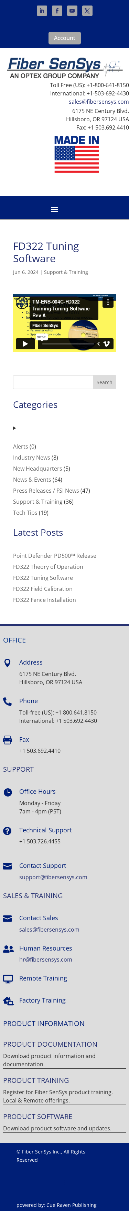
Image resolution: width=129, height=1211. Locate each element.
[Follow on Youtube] (72, 11)
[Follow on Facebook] (57, 11)
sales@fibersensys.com (99, 101)
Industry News (31, 457)
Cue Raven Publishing (71, 1205)
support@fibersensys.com (53, 877)
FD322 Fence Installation (44, 600)
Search (104, 382)
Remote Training (43, 978)
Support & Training (66, 272)
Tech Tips (25, 512)
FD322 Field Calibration (43, 589)
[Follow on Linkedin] (42, 11)
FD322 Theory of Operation (48, 567)
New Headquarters (37, 468)
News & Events (32, 479)
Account (64, 38)
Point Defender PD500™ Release (54, 556)
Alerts (20, 446)
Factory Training (42, 1000)
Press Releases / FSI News (46, 490)
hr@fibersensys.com (45, 959)
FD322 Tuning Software (43, 578)
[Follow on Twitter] (87, 11)
